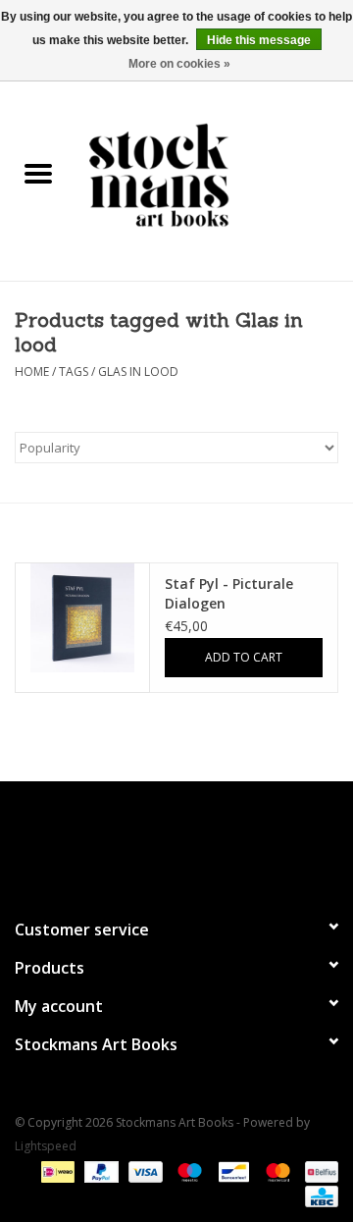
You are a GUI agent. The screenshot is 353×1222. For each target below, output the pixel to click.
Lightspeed (45, 1146)
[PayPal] (99, 1170)
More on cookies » (179, 64)
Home (32, 371)
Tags (73, 371)
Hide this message (259, 40)
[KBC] (318, 1195)
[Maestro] (188, 1170)
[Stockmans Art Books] (214, 174)
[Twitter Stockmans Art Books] (176, 841)
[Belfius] (318, 1170)
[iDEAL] (55, 1170)
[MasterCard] (276, 1170)
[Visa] (144, 1170)
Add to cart (243, 657)
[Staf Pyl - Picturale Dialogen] (82, 617)
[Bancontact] (231, 1170)
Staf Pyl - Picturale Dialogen (229, 593)
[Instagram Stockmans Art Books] (211, 841)
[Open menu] (38, 172)
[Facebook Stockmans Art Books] (141, 841)
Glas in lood (138, 371)
